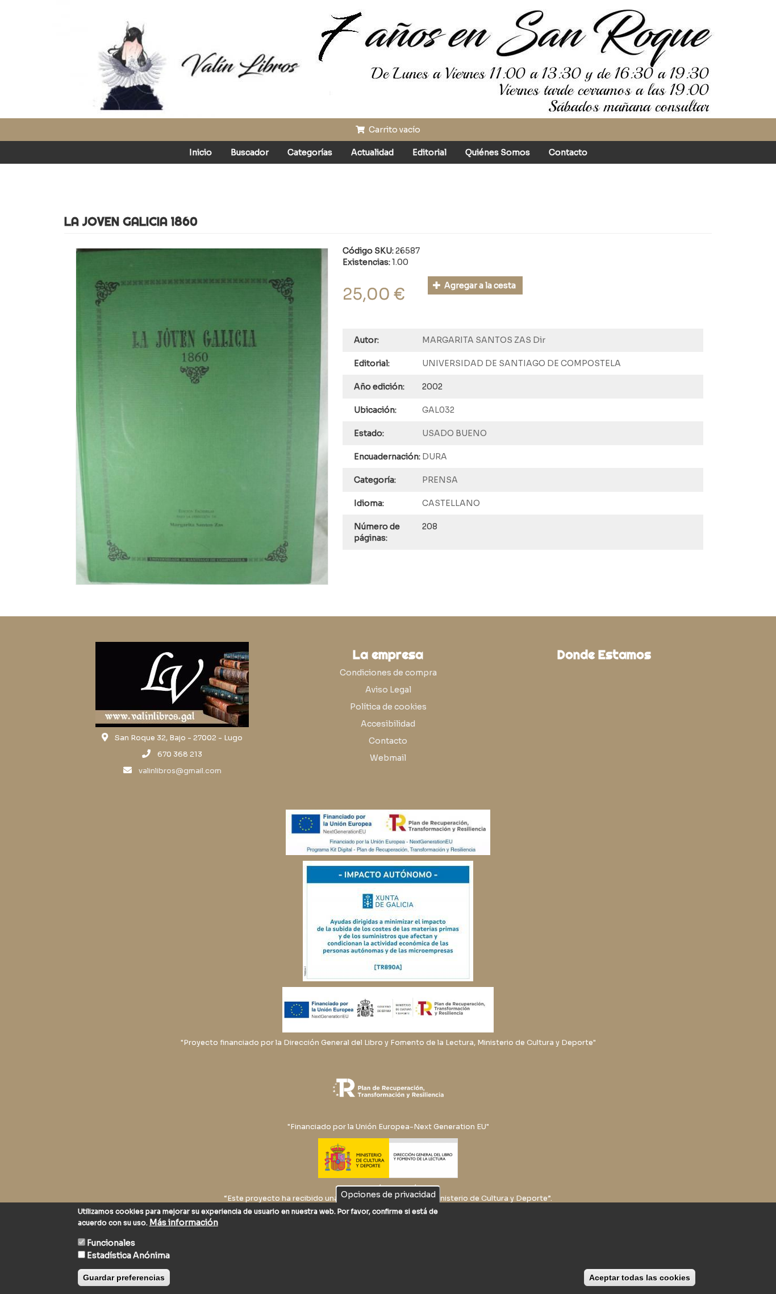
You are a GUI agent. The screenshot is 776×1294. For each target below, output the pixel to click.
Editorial (429, 152)
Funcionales (111, 1243)
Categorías (309, 152)
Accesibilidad (388, 724)
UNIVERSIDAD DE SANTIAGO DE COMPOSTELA (521, 363)
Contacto (568, 152)
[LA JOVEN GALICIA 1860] (202, 416)
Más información (183, 1222)
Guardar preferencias (124, 1277)
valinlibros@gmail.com (180, 770)
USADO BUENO (454, 433)
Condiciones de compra (388, 672)
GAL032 (438, 410)
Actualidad (372, 152)
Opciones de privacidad (388, 1194)
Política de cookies (388, 707)
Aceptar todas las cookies (639, 1277)
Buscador (250, 152)
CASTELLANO (451, 503)
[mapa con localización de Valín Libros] (603, 721)
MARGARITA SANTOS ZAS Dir (483, 340)
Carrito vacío (393, 130)
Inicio (200, 152)
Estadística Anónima (128, 1255)
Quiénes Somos (497, 152)
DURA (434, 456)
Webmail (388, 758)
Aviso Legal (388, 690)
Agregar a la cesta (479, 285)
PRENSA (440, 480)
